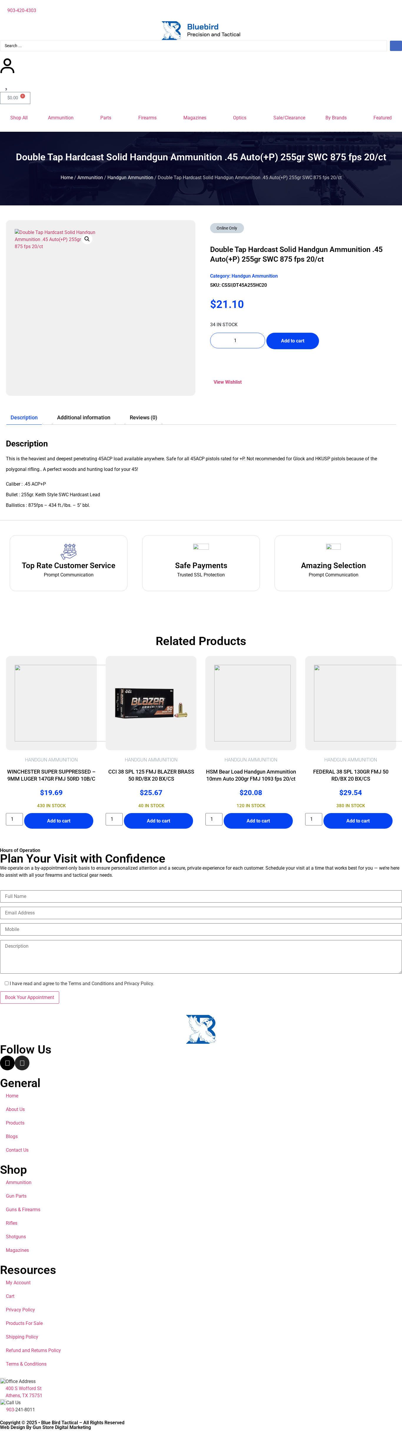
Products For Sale (24, 1323)
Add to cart (292, 341)
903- (10, 1409)
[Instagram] (22, 1063)
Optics (239, 118)
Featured (382, 118)
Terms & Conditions (26, 1364)
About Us (15, 1109)
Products (15, 1123)
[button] (87, 239)
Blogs (12, 1136)
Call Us (13, 1402)
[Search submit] (396, 46)
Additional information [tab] (83, 417)
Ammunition (61, 118)
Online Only (227, 228)
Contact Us (17, 1150)
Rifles (11, 1223)
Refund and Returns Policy (33, 1350)
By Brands (336, 118)
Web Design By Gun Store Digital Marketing (45, 1427)
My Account (18, 1282)
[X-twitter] (7, 1063)
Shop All (19, 118)
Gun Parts (16, 1196)
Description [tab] (24, 417)
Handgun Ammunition (130, 177)
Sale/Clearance (289, 118)
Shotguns (16, 1236)
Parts (105, 118)
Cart (10, 1296)
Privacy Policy (20, 1310)
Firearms (147, 118)
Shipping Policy (22, 1337)
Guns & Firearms (23, 1209)
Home (67, 177)
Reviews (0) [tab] (143, 417)
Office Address (21, 1381)
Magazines (194, 118)
